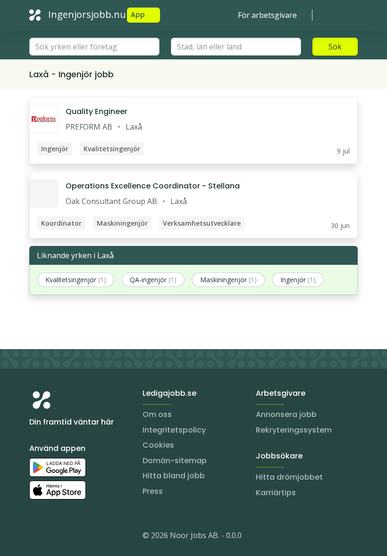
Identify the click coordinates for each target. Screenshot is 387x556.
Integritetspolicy (174, 430)
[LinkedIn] (55, 537)
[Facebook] (74, 537)
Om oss (157, 414)
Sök (335, 46)
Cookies (158, 445)
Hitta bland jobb (174, 475)
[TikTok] (93, 537)
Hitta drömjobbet (289, 477)
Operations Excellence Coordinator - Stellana (153, 185)
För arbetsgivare (267, 15)
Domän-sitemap (175, 460)
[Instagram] (36, 537)
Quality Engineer (96, 111)
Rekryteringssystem (294, 430)
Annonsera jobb (286, 414)
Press (153, 491)
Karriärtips (276, 492)
